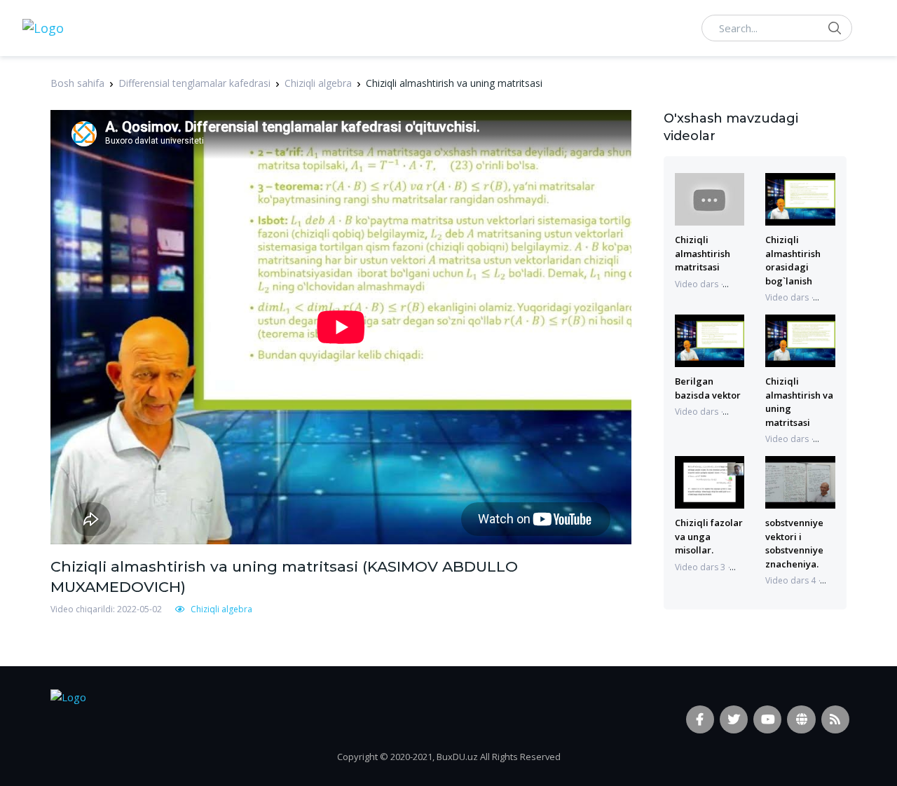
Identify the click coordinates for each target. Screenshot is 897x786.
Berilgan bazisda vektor (708, 388)
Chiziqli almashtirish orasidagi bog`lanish (793, 260)
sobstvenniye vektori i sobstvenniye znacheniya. (794, 543)
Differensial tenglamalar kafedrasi (194, 83)
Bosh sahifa (77, 83)
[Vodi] (43, 28)
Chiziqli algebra (318, 83)
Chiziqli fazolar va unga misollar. (709, 536)
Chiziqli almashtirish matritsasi (702, 253)
